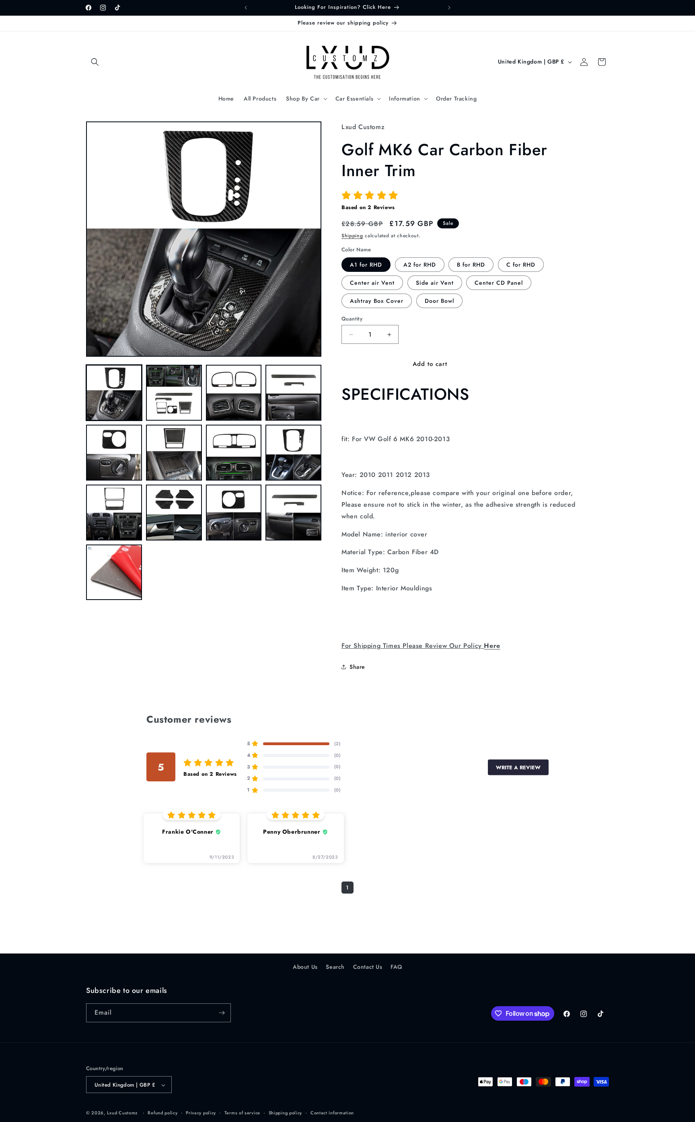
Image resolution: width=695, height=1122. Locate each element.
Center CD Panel (499, 283)
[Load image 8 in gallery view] (293, 453)
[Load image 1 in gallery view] (114, 393)
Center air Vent (372, 283)
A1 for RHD (366, 265)
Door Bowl (439, 301)
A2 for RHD (419, 265)
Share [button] (357, 667)
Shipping (352, 235)
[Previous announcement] (246, 7)
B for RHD (471, 265)
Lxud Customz (122, 1113)
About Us (305, 967)
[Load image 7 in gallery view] (234, 453)
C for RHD (520, 265)
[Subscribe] (221, 1012)
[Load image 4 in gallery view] (293, 393)
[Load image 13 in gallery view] (114, 572)
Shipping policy (285, 1113)
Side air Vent (435, 283)
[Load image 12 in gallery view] (293, 512)
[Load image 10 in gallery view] (174, 512)
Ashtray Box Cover (376, 301)
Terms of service (242, 1113)
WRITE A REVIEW (518, 767)
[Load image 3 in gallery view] (234, 393)
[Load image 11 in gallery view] (234, 512)
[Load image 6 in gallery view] (174, 453)
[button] (95, 62)
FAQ (396, 967)
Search (335, 967)
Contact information (332, 1113)
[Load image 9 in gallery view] (114, 512)
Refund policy (162, 1113)
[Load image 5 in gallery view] (114, 453)
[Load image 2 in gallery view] (174, 393)
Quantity (351, 319)
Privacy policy (201, 1113)
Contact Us (367, 967)
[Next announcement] (449, 7)
